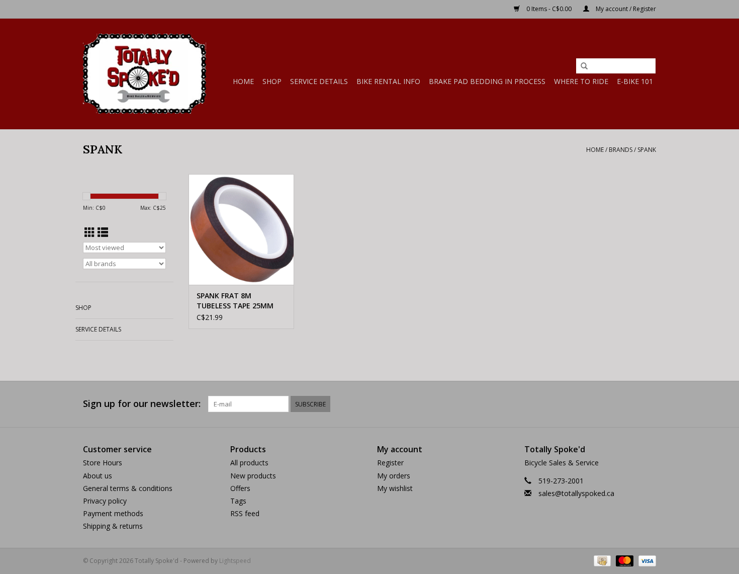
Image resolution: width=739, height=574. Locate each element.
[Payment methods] (601, 560)
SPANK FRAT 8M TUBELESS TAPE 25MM (235, 300)
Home (243, 81)
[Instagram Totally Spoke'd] (648, 404)
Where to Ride (581, 81)
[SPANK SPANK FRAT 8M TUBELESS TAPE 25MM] (241, 229)
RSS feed (244, 513)
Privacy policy (105, 501)
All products (249, 462)
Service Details (319, 81)
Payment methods (113, 513)
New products (253, 475)
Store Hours (102, 462)
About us (97, 475)
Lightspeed (235, 560)
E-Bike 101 (635, 81)
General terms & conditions (127, 488)
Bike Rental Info (388, 81)
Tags (238, 501)
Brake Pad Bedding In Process (487, 81)
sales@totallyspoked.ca (576, 493)
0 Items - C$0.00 (549, 9)
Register (390, 462)
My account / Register (625, 9)
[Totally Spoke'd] (144, 74)
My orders (393, 475)
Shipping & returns (113, 526)
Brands (620, 149)
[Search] (584, 66)
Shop (272, 81)
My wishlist (395, 488)
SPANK (646, 149)
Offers (240, 488)
